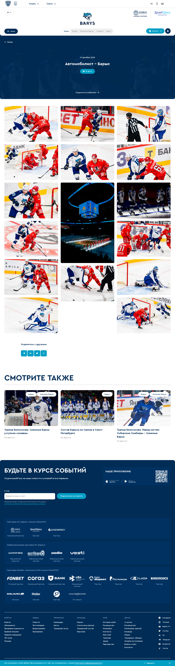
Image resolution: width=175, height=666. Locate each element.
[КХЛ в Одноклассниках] (157, 3)
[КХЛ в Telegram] (168, 3)
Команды (128, 632)
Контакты (107, 632)
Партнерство (108, 644)
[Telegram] (24, 353)
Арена (105, 641)
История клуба (109, 622)
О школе (128, 622)
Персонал (81, 632)
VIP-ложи (8, 638)
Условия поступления (133, 641)
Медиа (36, 618)
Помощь (7, 641)
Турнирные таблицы (133, 638)
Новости (36, 622)
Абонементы (9, 625)
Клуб (105, 618)
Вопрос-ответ (130, 644)
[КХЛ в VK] (151, 3)
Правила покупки (11, 632)
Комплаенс (107, 628)
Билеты (7, 618)
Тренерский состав (85, 628)
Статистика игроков (85, 625)
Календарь (58, 622)
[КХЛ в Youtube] (162, 3)
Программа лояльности (14, 628)
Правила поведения (12, 635)
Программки (38, 632)
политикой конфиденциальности (88, 663)
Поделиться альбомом (86, 93)
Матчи (56, 625)
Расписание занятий (132, 628)
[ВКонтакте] (30, 353)
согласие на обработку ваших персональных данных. (25, 504)
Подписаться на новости (71, 496)
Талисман (107, 638)
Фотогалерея (38, 625)
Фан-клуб (107, 635)
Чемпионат (59, 618)
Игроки (80, 622)
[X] (37, 353)
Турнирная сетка (61, 628)
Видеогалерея (39, 628)
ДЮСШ (127, 618)
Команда (81, 618)
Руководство (108, 625)
